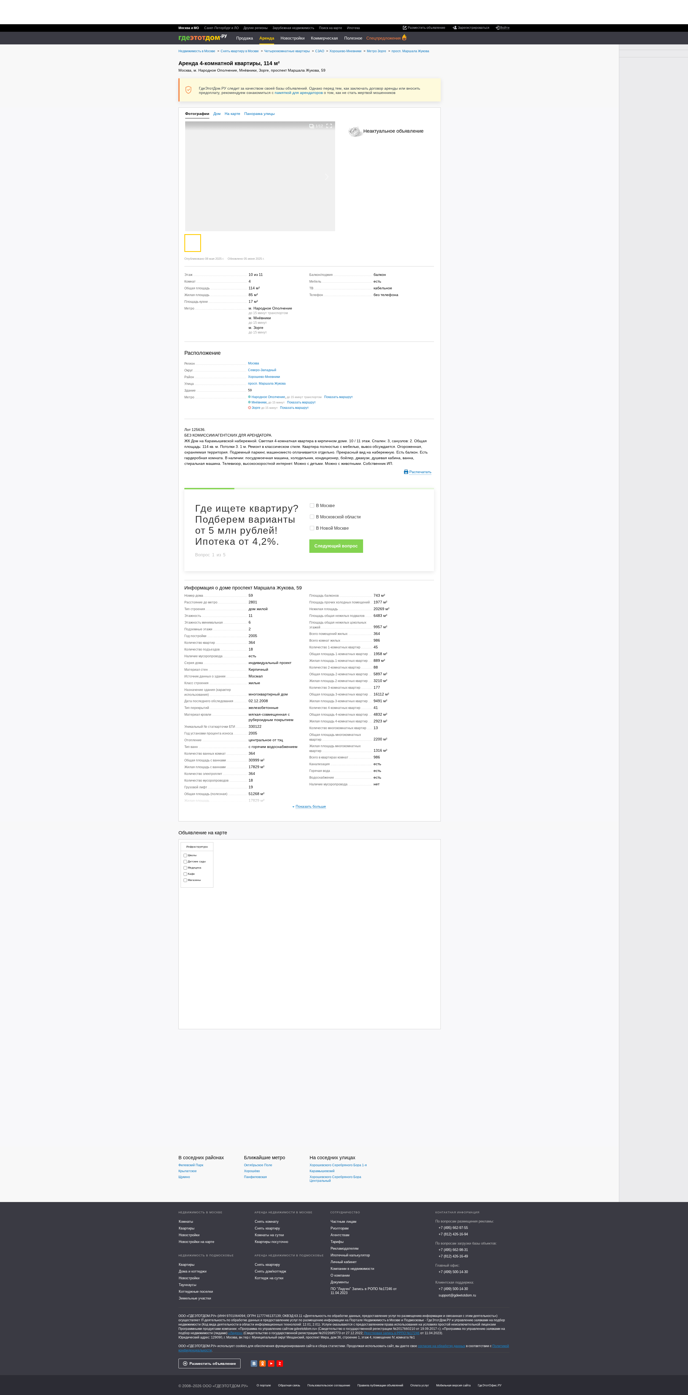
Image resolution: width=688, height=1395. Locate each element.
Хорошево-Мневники (264, 377)
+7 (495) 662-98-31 (453, 1250)
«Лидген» (235, 1333)
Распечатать (420, 472)
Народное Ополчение (268, 397)
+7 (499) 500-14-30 (453, 1272)
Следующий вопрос (336, 546)
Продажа (244, 38)
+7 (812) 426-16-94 (453, 1234)
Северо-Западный (262, 370)
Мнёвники (259, 402)
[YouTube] (271, 1363)
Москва (253, 363)
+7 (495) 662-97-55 (453, 1228)
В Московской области (338, 517)
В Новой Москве (332, 528)
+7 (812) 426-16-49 (453, 1256)
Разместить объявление (212, 1363)
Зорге (256, 408)
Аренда (266, 38)
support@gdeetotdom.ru (457, 1295)
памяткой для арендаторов (299, 92)
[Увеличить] (329, 126)
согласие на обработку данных (441, 1346)
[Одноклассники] (262, 1363)
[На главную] (204, 37)
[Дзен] (280, 1363)
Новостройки (292, 38)
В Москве (325, 505)
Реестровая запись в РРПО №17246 (392, 1333)
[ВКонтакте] (254, 1363)
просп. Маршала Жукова (267, 383)
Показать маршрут (338, 397)
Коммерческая (324, 38)
